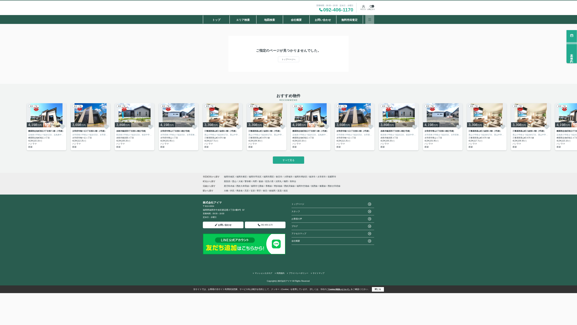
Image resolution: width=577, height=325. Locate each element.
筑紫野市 (332, 176)
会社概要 (296, 19)
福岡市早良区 (255, 176)
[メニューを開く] (370, 19)
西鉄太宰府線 (334, 186)
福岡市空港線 (303, 186)
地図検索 (269, 19)
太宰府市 (321, 176)
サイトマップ (318, 273)
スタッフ (296, 211)
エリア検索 (243, 19)
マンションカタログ (263, 273)
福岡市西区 (268, 176)
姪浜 (286, 190)
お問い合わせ (323, 19)
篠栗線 (322, 186)
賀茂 (279, 190)
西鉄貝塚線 (289, 186)
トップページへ (288, 59)
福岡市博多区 (301, 176)
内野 (255, 181)
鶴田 (286, 181)
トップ (216, 19)
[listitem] (223, 126)
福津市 (312, 176)
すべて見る (288, 160)
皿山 (234, 181)
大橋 (226, 190)
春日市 (279, 176)
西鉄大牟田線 (243, 186)
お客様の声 (297, 219)
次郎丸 (278, 181)
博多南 (239, 190)
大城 (240, 181)
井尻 (232, 190)
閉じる (378, 289)
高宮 (246, 190)
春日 (265, 190)
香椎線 (269, 186)
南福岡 (272, 190)
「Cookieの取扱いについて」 (339, 289)
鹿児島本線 (229, 186)
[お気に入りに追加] (62, 127)
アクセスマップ (299, 233)
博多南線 (278, 186)
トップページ (298, 204)
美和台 (293, 181)
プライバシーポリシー (298, 273)
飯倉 (261, 181)
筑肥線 (314, 186)
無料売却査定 (349, 19)
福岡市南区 (229, 176)
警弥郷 (247, 181)
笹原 (253, 190)
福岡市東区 (241, 176)
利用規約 (280, 273)
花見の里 (269, 181)
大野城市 (288, 176)
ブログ (295, 226)
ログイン (363, 9)
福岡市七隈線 (257, 186)
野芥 (259, 190)
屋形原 (227, 181)
